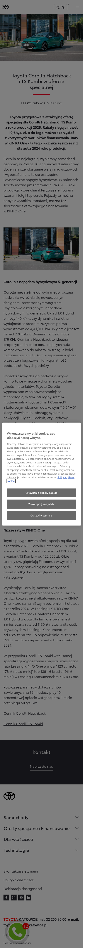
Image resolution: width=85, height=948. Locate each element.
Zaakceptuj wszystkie (41, 504)
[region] (41, 474)
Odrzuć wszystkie (41, 515)
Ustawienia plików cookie (42, 492)
